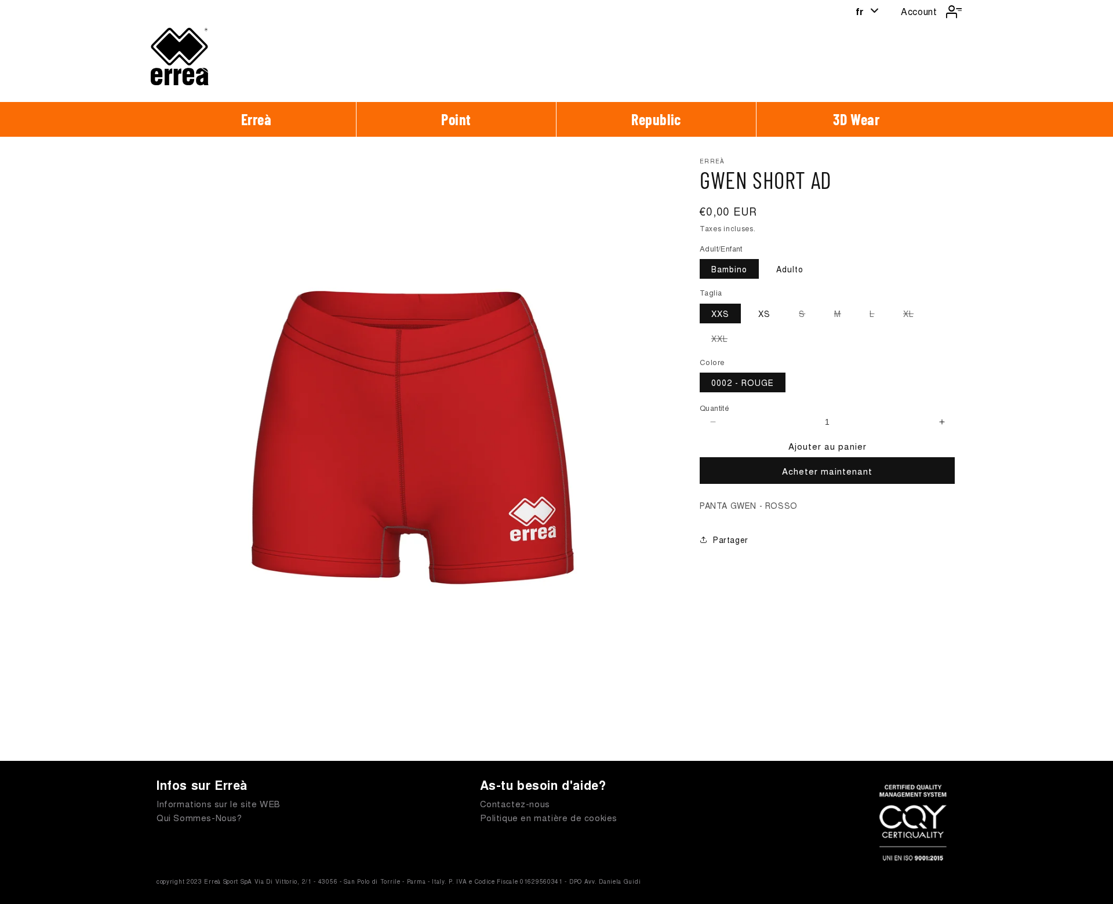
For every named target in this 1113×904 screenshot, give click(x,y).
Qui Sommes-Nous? (199, 817)
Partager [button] (730, 539)
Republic (656, 119)
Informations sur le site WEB (219, 803)
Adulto (789, 269)
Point (456, 119)
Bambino (729, 269)
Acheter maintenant (827, 471)
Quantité (714, 408)
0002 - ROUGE (742, 383)
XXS (720, 313)
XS (764, 313)
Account (919, 11)
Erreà (256, 119)
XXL (725, 340)
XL (914, 315)
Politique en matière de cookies (549, 817)
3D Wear (856, 119)
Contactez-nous (515, 803)
